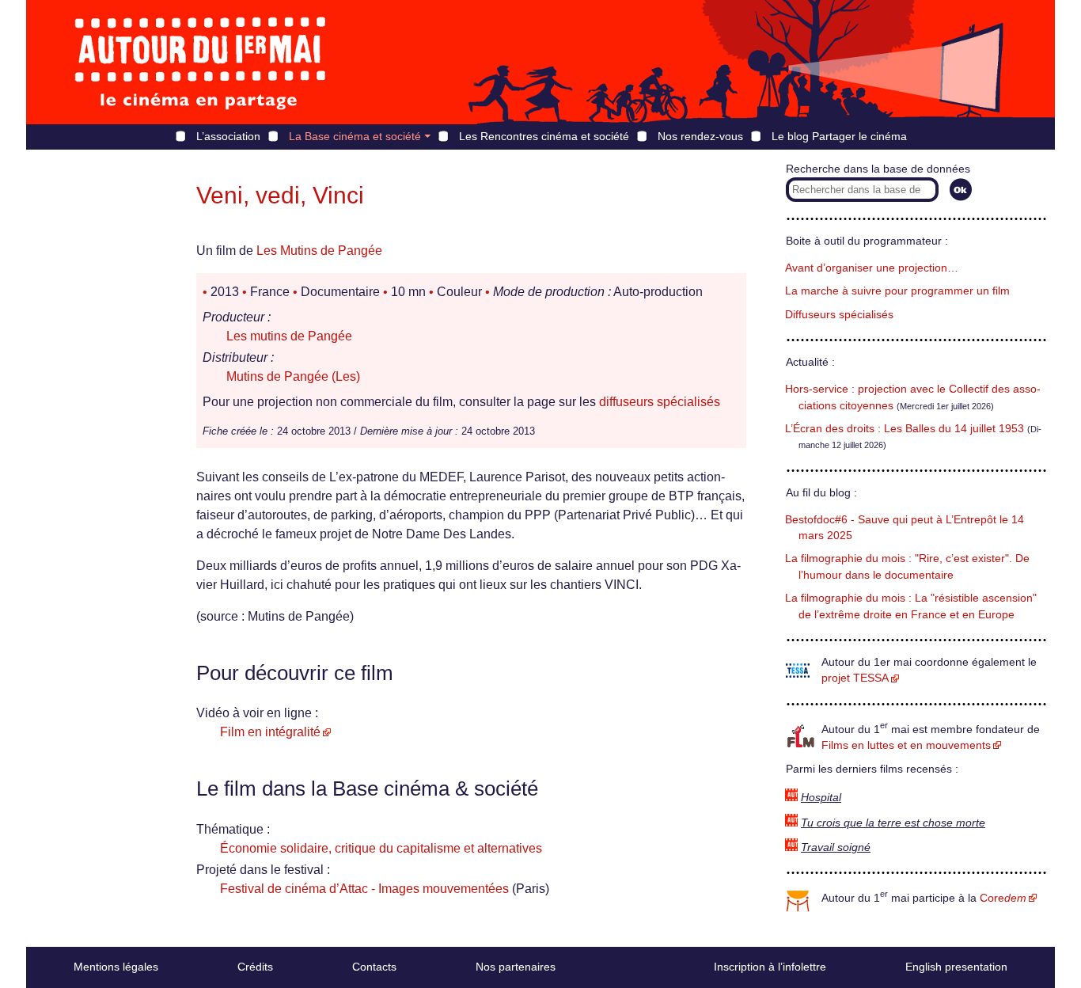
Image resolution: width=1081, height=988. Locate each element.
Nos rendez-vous (700, 136)
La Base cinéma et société (355, 136)
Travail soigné (835, 847)
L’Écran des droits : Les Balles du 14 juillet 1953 (904, 429)
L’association (228, 136)
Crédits (255, 966)
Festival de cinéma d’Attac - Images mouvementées (364, 888)
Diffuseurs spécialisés (839, 315)
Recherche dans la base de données (878, 169)
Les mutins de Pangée (289, 336)
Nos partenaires (516, 966)
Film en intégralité (270, 732)
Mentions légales (116, 966)
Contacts (374, 966)
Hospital (821, 798)
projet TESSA (855, 678)
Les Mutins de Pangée (319, 250)
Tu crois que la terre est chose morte (893, 823)
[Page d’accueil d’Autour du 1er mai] (200, 62)
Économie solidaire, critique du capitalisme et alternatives (381, 848)
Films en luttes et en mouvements (906, 745)
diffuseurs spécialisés (659, 401)
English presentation (956, 966)
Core (1003, 898)
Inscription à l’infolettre (770, 966)
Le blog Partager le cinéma (839, 136)
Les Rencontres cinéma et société (544, 136)
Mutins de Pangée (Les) (293, 376)
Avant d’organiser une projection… (871, 268)
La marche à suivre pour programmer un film (897, 291)
